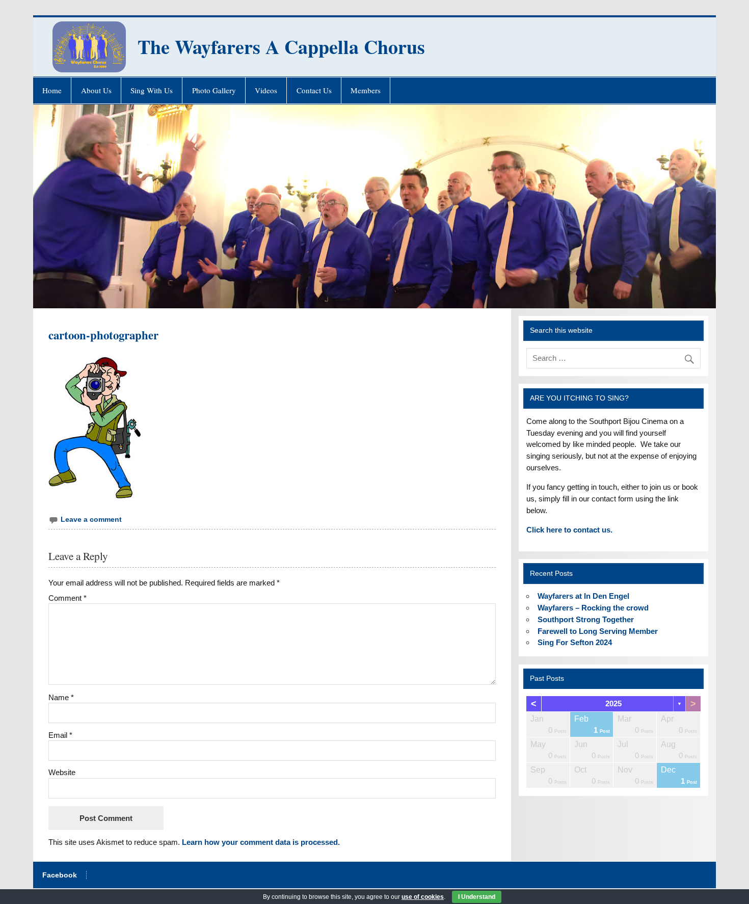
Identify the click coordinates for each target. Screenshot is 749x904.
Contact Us (314, 90)
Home (52, 90)
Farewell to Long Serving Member (598, 631)
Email (60, 735)
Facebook (59, 875)
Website (61, 772)
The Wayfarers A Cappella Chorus (281, 47)
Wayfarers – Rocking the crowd (593, 607)
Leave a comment (91, 519)
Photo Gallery (214, 90)
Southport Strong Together (586, 619)
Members (366, 90)
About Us (96, 90)
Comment (67, 598)
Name (61, 697)
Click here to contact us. (569, 529)
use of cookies (423, 896)
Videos (266, 90)
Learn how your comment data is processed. (261, 842)
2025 (613, 703)
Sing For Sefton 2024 (575, 642)
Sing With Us (151, 90)
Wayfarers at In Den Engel (583, 596)
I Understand (476, 896)
